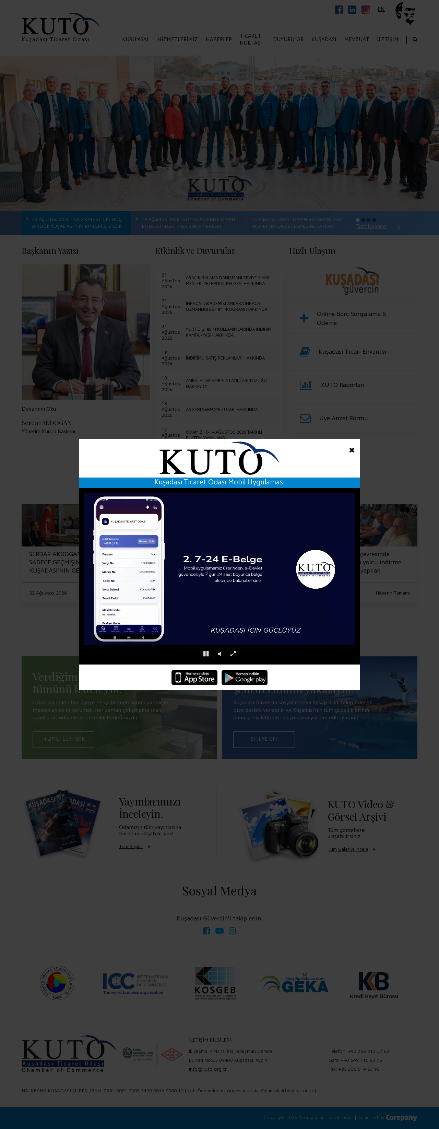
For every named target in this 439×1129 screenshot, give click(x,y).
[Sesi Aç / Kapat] (219, 654)
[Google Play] (245, 677)
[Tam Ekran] (233, 654)
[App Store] (194, 677)
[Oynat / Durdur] (206, 654)
